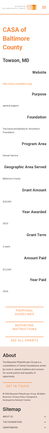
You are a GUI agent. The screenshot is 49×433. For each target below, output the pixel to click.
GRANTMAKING (10, 427)
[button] (45, 416)
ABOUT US (8, 416)
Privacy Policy (19, 397)
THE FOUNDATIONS (12, 422)
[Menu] (44, 7)
